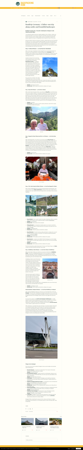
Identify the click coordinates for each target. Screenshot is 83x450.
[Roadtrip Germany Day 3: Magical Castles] (41, 421)
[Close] (81, 448)
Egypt (32, 15)
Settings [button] (69, 448)
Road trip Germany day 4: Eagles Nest (26, 427)
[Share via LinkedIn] (30, 408)
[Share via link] (32, 408)
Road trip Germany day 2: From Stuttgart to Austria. (54, 427)
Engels (47, 15)
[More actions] (56, 21)
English (51, 15)
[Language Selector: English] (73, 8)
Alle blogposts (23, 15)
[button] (60, 15)
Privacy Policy (37, 448)
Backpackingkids (37, 15)
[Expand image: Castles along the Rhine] (31, 200)
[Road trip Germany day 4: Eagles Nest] (27, 421)
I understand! (78, 448)
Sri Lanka (43, 15)
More (55, 15)
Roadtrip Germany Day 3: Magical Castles (40, 427)
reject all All (73, 448)
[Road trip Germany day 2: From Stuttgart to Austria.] (55, 421)
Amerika (28, 15)
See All (61, 416)
